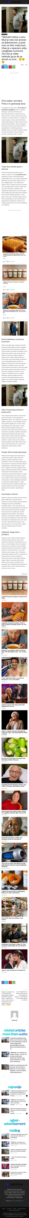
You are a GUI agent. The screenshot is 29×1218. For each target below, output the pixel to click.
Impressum (9, 1208)
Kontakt (14, 1208)
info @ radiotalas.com (17, 1200)
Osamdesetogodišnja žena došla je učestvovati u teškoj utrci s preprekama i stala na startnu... (18, 1092)
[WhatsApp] (13, 67)
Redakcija (5, 64)
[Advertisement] (15, 84)
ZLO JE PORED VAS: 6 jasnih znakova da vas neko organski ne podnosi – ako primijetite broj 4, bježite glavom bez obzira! (21, 996)
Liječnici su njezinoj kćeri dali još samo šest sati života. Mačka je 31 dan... (18, 1110)
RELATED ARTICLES (14, 1030)
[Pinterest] (10, 67)
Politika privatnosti (22, 1208)
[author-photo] (14, 1018)
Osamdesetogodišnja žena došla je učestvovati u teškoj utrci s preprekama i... (19, 1136)
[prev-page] (2, 1076)
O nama (3, 1208)
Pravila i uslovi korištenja (14, 1210)
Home (3, 5)
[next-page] (5, 1076)
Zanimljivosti (8, 5)
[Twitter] (6, 67)
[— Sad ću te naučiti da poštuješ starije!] (5, 1159)
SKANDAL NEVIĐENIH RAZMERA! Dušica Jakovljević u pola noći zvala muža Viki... (19, 1166)
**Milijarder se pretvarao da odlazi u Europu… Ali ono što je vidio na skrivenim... (18, 1101)
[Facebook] (3, 67)
